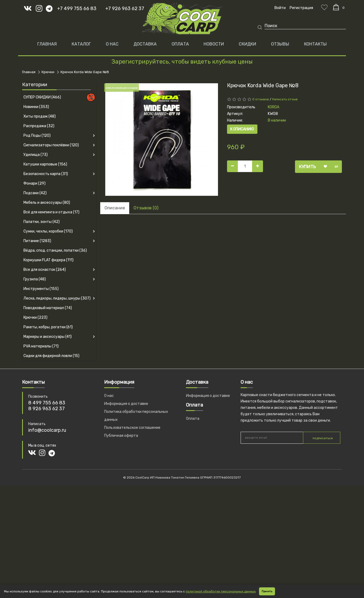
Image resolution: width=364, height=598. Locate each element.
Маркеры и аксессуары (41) (47, 336)
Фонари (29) (34, 183)
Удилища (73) (35, 154)
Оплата (192, 418)
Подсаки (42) (35, 193)
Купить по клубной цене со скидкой (121, 88)
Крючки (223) (35, 317)
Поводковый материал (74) (47, 308)
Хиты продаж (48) (39, 116)
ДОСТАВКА (145, 44)
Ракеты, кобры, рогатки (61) (48, 327)
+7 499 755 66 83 (76, 8)
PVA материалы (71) (41, 346)
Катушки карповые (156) (45, 164)
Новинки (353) (36, 107)
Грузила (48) (34, 279)
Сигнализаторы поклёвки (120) (51, 145)
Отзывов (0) (146, 207)
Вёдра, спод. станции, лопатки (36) (55, 250)
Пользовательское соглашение (132, 427)
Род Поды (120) (37, 135)
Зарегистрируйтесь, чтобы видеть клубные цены (182, 61)
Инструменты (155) (41, 288)
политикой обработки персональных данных (221, 591)
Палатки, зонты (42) (41, 221)
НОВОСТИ (214, 44)
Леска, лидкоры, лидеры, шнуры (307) (57, 298)
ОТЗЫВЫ (280, 44)
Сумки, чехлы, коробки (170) (48, 231)
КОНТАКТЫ (315, 44)
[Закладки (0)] (324, 7)
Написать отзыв (285, 99)
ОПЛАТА (180, 44)
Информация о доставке (126, 403)
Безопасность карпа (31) (45, 174)
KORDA (273, 107)
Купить (307, 166)
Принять (267, 591)
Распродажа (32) (38, 126)
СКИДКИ (247, 44)
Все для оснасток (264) (44, 269)
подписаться (323, 438)
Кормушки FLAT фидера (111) (48, 260)
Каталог (81, 44)
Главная (47, 44)
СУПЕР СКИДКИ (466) (42, 97)
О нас (109, 395)
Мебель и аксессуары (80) (46, 202)
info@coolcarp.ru (47, 430)
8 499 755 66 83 (46, 403)
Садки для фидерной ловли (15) (51, 356)
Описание (114, 207)
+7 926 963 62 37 (124, 8)
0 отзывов (260, 99)
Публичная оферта (121, 435)
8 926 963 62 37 (46, 409)
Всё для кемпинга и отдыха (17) (51, 212)
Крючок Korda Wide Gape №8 (84, 72)
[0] (336, 7)
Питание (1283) (37, 241)
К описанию (242, 129)
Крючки (48, 72)
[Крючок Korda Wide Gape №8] (161, 139)
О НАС (112, 44)
